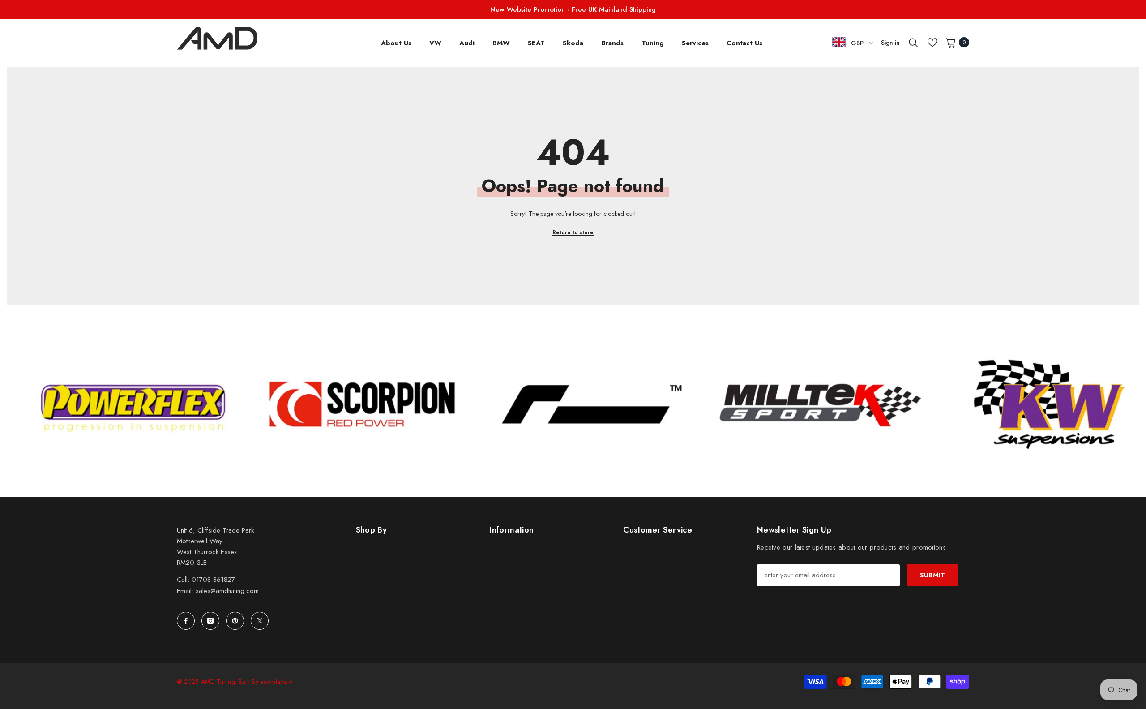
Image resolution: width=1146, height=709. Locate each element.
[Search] (913, 42)
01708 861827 (213, 579)
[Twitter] (260, 621)
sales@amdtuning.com (227, 591)
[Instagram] (210, 621)
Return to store (573, 232)
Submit (932, 575)
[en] (839, 41)
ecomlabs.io (276, 681)
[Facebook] (186, 621)
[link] (197, 404)
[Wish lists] (932, 42)
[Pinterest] (235, 621)
